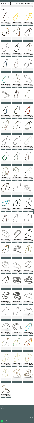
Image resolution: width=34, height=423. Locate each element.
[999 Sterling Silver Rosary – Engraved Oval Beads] (28, 218)
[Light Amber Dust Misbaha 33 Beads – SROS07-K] (28, 17)
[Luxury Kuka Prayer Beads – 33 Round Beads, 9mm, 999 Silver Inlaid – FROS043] (28, 94)
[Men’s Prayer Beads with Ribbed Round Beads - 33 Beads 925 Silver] (17, 249)
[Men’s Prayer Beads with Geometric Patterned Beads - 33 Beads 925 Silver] (17, 296)
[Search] (32, 6)
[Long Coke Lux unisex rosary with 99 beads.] (17, 32)
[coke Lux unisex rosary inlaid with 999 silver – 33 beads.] (28, 125)
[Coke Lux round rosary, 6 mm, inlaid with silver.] (17, 79)
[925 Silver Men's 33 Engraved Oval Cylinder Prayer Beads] (28, 187)
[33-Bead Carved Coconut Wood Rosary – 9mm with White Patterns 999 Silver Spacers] (28, 32)
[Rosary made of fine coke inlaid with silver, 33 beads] (6, 187)
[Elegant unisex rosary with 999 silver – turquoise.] (17, 172)
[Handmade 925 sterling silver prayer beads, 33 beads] (28, 141)
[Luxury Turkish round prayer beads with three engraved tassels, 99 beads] (28, 63)
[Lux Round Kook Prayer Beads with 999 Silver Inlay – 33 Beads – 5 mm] (17, 94)
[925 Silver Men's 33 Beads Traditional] (17, 327)
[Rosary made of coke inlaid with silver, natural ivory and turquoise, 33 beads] (28, 327)
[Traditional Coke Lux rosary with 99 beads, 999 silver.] (6, 172)
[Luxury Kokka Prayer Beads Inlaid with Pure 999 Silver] (6, 218)
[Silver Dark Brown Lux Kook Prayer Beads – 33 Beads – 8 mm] (6, 17)
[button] (1, 1)
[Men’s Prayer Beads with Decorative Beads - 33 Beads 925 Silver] (6, 296)
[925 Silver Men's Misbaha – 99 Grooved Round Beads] (6, 265)
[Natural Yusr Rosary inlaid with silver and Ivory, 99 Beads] (28, 172)
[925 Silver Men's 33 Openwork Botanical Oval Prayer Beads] (17, 234)
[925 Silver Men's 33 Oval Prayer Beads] (6, 327)
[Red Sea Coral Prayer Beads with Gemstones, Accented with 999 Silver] (28, 234)
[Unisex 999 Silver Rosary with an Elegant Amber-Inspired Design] (6, 32)
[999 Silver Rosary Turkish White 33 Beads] (6, 48)
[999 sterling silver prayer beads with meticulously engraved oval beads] (17, 311)
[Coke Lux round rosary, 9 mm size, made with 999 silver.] (28, 48)
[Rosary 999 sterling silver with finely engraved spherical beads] (17, 218)
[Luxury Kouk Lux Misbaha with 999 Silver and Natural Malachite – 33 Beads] (17, 203)
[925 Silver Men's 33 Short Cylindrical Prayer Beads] (6, 234)
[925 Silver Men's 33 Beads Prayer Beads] (6, 94)
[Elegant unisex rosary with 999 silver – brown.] (6, 125)
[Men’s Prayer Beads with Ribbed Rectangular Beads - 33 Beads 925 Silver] (28, 296)
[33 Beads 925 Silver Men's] (28, 265)
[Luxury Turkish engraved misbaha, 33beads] (6, 141)
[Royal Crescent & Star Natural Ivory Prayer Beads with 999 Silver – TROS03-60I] (28, 373)
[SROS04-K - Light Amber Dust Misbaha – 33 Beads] (17, 17)
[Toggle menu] (1, 3)
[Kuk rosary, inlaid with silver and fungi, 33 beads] (6, 249)
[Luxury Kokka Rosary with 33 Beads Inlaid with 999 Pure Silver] (17, 63)
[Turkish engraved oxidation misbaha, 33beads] (17, 187)
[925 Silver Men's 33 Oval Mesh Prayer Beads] (28, 311)
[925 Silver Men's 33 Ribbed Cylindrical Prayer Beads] (28, 79)
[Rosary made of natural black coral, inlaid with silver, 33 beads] (6, 280)
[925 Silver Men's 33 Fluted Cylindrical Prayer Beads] (17, 265)
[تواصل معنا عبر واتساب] (2, 421)
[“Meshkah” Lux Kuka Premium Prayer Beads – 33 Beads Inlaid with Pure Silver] (17, 125)
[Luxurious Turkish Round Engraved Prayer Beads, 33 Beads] (17, 141)
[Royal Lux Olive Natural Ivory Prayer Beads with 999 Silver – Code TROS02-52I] (6, 373)
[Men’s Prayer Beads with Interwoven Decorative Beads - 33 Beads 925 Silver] (28, 280)
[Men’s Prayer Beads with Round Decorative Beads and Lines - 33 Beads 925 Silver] (17, 280)
